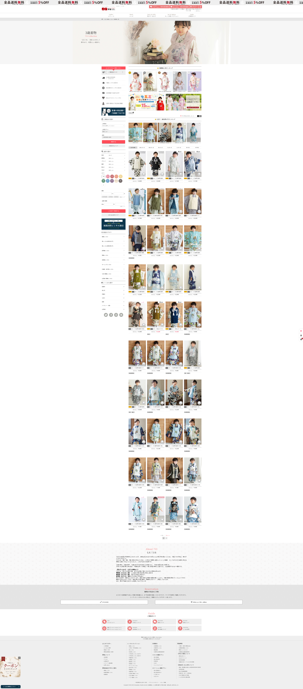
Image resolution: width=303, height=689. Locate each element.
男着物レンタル (132, 669)
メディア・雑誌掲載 (108, 663)
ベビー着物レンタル (133, 677)
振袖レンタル (105, 236)
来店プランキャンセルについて (114, 629)
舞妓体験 (156, 649)
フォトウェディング (158, 665)
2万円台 (116, 196)
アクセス (106, 659)
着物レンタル (107, 670)
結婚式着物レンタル (108, 672)
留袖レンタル (105, 255)
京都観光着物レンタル (183, 648)
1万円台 (111, 196)
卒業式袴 (156, 661)
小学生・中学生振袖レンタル (135, 648)
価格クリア (122, 197)
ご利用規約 (106, 646)
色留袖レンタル (105, 260)
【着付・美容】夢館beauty (184, 646)
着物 (103, 204)
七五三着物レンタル (108, 19)
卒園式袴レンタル (133, 657)
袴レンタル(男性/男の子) (107, 246)
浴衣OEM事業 (182, 660)
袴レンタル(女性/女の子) (107, 241)
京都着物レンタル (158, 646)
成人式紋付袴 (157, 659)
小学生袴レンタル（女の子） (135, 653)
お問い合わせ (107, 665)
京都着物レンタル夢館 (152, 685)
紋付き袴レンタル (133, 667)
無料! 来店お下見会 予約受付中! (193, 9)
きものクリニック (183, 658)
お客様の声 (106, 661)
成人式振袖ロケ (157, 670)
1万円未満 (104, 196)
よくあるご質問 (107, 648)
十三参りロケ (157, 674)
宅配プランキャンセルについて (114, 627)
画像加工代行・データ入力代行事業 (186, 662)
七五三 (155, 663)
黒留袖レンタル (132, 661)
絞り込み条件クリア (114, 215)
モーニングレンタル (106, 264)
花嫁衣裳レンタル (133, 671)
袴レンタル (131, 649)
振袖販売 (106, 674)
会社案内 (106, 657)
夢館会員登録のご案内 (108, 651)
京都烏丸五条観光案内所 (159, 651)
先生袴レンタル (132, 651)
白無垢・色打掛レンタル (107, 269)
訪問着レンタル (105, 250)
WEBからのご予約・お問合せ (200, 602)
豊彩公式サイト (182, 656)
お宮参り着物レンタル (107, 278)
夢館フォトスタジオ (183, 649)
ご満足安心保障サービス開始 (177, 9)
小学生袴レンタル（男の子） (135, 655)
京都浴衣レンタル (158, 648)
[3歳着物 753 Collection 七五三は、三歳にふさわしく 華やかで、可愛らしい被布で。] (151, 63)
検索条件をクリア (113, 145)
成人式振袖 (156, 657)
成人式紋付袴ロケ (158, 672)
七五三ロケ (156, 676)
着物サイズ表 (107, 649)
